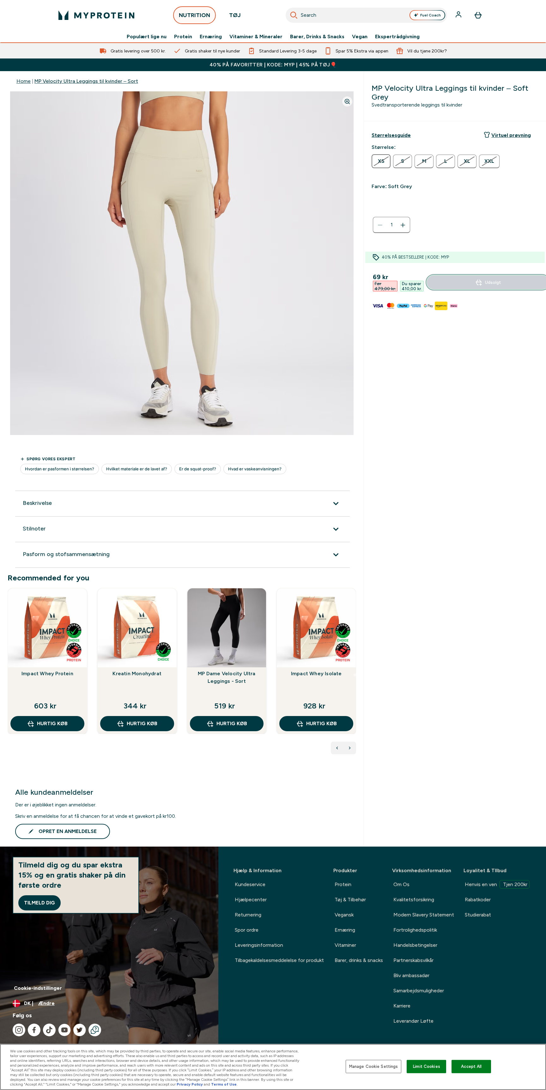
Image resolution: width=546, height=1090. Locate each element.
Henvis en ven (496, 884)
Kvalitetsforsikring (413, 899)
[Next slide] (355, 675)
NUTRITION (194, 15)
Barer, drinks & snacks (359, 960)
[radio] (381, 161)
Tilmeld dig (39, 902)
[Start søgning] (293, 15)
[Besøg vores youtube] (64, 1030)
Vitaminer (345, 945)
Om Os (401, 884)
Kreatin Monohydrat (136, 673)
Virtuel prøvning (511, 135)
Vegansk (344, 914)
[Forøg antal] (403, 225)
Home (23, 81)
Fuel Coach (430, 15)
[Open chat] (94, 1030)
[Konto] (459, 15)
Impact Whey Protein (47, 673)
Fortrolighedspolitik (415, 930)
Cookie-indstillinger (38, 988)
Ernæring (211, 36)
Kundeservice (250, 884)
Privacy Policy (190, 1084)
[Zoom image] (347, 101)
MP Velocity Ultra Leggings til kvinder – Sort (86, 81)
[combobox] (366, 15)
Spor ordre (246, 930)
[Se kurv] (478, 15)
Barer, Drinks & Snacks (317, 36)
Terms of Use (224, 1084)
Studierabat (478, 914)
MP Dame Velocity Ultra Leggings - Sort (226, 677)
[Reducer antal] (380, 225)
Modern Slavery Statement (423, 914)
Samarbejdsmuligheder (418, 990)
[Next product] (349, 748)
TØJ (235, 15)
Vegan (359, 36)
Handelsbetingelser (415, 945)
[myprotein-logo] (96, 15)
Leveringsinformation (259, 945)
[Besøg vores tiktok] (49, 1030)
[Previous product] (337, 748)
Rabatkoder (478, 899)
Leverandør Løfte (413, 1021)
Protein (183, 36)
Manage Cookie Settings (373, 1066)
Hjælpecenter (251, 899)
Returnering (248, 914)
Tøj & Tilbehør (350, 899)
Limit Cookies (426, 1066)
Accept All (471, 1066)
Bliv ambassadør (411, 975)
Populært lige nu (147, 36)
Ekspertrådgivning (397, 36)
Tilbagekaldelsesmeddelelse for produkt (279, 960)
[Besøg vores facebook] (34, 1030)
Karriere (401, 1005)
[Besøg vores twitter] (79, 1030)
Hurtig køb (52, 723)
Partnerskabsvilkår (413, 960)
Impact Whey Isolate (316, 673)
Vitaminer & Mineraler (255, 36)
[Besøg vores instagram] (19, 1030)
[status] (391, 225)
